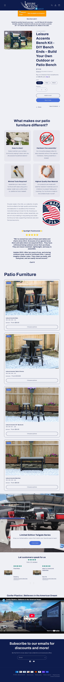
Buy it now (48, 100)
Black (54, 82)
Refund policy (30, 674)
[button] (5, 5)
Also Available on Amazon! (36, 13)
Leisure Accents (21, 674)
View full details (53, 106)
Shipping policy (56, 674)
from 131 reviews (32, 562)
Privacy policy (38, 674)
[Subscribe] (45, 658)
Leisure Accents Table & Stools (15, 371)
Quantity (38, 86)
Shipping (38, 71)
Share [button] (39, 107)
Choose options (32, 327)
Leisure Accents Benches (13, 478)
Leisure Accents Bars (12, 318)
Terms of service (47, 674)
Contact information (55, 676)
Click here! (35, 543)
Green (39, 82)
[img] (32, 560)
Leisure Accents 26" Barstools (14, 424)
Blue (47, 82)
